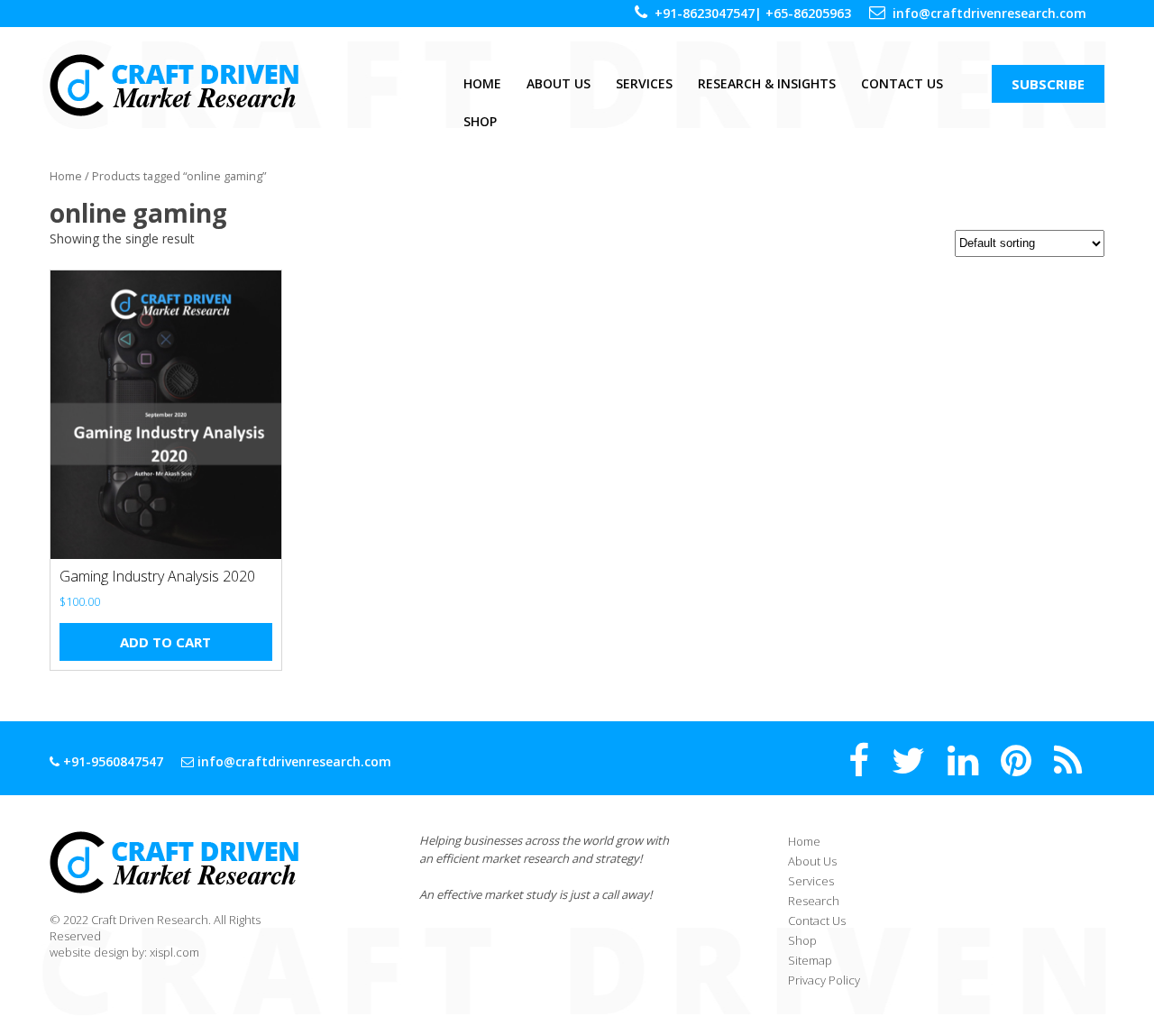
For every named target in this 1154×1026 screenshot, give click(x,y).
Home (482, 83)
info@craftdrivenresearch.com (989, 13)
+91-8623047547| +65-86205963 (753, 13)
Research (813, 901)
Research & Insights (767, 83)
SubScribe (1048, 84)
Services (644, 83)
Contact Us (902, 83)
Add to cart (165, 642)
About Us (559, 83)
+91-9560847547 (111, 761)
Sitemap (810, 960)
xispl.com (174, 952)
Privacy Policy (824, 980)
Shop (480, 121)
